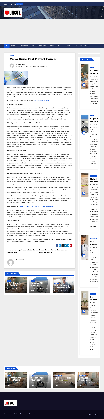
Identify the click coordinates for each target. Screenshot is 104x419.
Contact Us (84, 45)
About (52, 45)
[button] (98, 45)
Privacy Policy (71, 45)
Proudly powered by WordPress (11, 413)
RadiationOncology (35, 66)
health (27, 66)
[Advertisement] (52, 31)
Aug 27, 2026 (95, 76)
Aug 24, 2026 (95, 184)
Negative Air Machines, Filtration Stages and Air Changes (38, 286)
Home (13, 45)
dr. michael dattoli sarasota (41, 100)
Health (11, 55)
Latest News (23, 45)
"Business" (93, 293)
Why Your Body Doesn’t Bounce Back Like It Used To (62, 288)
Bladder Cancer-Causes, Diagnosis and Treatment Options (36, 206)
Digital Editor (21, 64)
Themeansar (32, 413)
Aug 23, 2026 (95, 247)
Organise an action (39, 45)
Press (60, 45)
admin (67, 290)
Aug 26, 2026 (95, 124)
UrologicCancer (44, 66)
